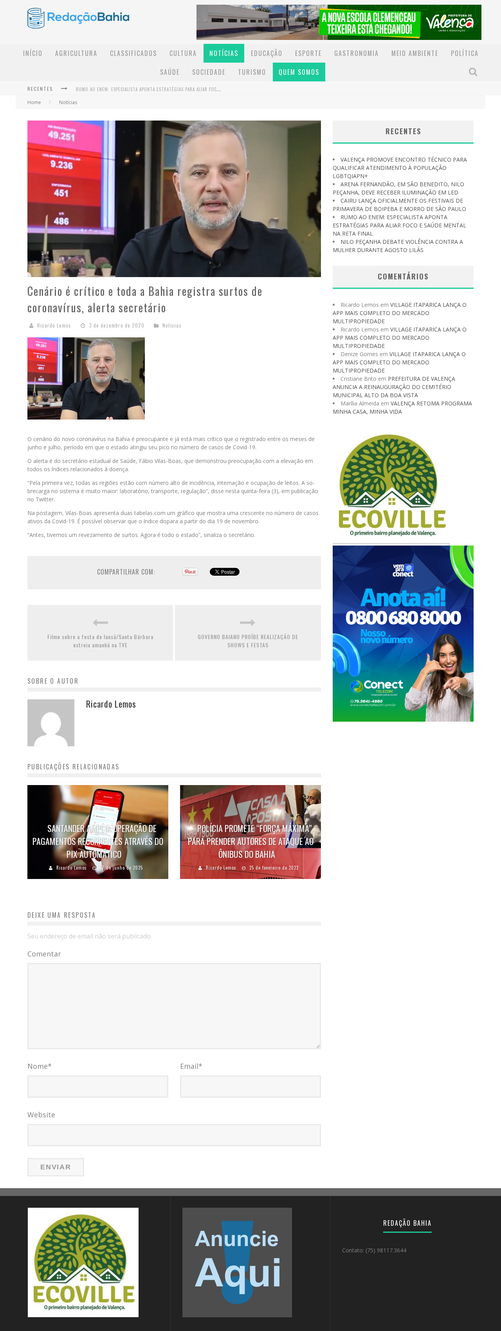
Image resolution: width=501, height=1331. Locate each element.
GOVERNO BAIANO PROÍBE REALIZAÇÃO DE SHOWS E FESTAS (248, 640)
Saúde (170, 72)
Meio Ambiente (414, 53)
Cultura (183, 53)
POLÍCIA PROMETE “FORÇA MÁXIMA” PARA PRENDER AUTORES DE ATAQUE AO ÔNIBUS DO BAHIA (251, 841)
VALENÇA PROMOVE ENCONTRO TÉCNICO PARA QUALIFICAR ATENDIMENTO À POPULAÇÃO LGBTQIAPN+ (400, 168)
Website (41, 1114)
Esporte (308, 53)
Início (33, 53)
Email (191, 1066)
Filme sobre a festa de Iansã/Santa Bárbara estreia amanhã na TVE (100, 640)
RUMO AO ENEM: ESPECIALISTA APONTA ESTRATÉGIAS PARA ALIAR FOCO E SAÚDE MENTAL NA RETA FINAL (181, 87)
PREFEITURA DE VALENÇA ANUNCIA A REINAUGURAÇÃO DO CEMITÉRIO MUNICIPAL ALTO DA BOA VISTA (394, 387)
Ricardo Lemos (54, 325)
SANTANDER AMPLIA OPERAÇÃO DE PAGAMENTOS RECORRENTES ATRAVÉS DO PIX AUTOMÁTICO (97, 841)
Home (34, 102)
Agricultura (76, 53)
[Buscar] (474, 72)
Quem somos (299, 72)
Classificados (133, 53)
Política (465, 53)
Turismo (252, 72)
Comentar (44, 953)
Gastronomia (356, 53)
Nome (39, 1066)
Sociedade (208, 72)
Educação (267, 53)
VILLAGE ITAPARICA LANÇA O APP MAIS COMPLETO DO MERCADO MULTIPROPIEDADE (400, 313)
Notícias (223, 53)
